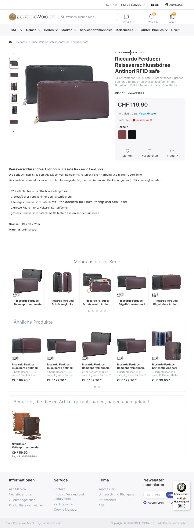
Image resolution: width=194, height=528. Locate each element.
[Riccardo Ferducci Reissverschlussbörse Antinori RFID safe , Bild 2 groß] (14, 75)
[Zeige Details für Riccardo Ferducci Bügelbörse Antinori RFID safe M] (166, 282)
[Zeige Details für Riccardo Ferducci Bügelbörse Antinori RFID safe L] (131, 282)
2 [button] (93, 311)
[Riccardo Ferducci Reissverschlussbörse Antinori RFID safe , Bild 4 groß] (14, 98)
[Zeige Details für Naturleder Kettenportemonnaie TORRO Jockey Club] (26, 425)
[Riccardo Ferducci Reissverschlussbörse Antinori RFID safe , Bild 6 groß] (14, 122)
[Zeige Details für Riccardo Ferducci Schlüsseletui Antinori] (97, 282)
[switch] (181, 506)
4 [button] (101, 311)
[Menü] (188, 483)
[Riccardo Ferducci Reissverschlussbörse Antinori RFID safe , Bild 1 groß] (14, 63)
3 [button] (97, 311)
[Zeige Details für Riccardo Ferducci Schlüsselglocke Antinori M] (62, 282)
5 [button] (105, 311)
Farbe (122, 127)
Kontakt (111, 4)
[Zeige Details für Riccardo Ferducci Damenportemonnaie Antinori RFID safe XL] (27, 282)
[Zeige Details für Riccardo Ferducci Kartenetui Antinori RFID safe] (166, 345)
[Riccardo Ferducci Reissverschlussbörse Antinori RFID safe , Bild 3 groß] (14, 87)
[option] (66, 92)
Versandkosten (148, 113)
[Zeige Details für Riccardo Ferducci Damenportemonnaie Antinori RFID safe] (131, 345)
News (155, 4)
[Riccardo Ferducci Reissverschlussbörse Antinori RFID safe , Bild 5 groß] (14, 110)
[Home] (10, 42)
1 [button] (89, 311)
